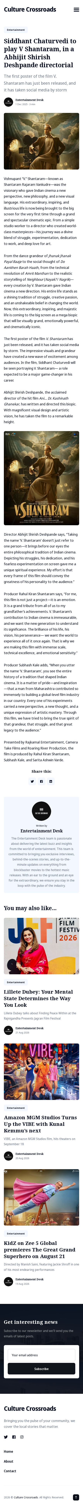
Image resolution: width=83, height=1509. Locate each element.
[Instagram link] (21, 1437)
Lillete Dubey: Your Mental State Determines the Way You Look (38, 998)
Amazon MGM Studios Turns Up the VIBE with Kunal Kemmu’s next (40, 1124)
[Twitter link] (6, 1437)
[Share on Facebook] (41, 781)
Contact (10, 1471)
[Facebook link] (14, 1437)
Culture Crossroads (30, 9)
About (8, 1461)
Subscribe (41, 1369)
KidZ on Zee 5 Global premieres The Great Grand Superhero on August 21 (39, 1250)
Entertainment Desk (29, 100)
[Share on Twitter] (32, 781)
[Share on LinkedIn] (51, 781)
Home (8, 1451)
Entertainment (16, 30)
